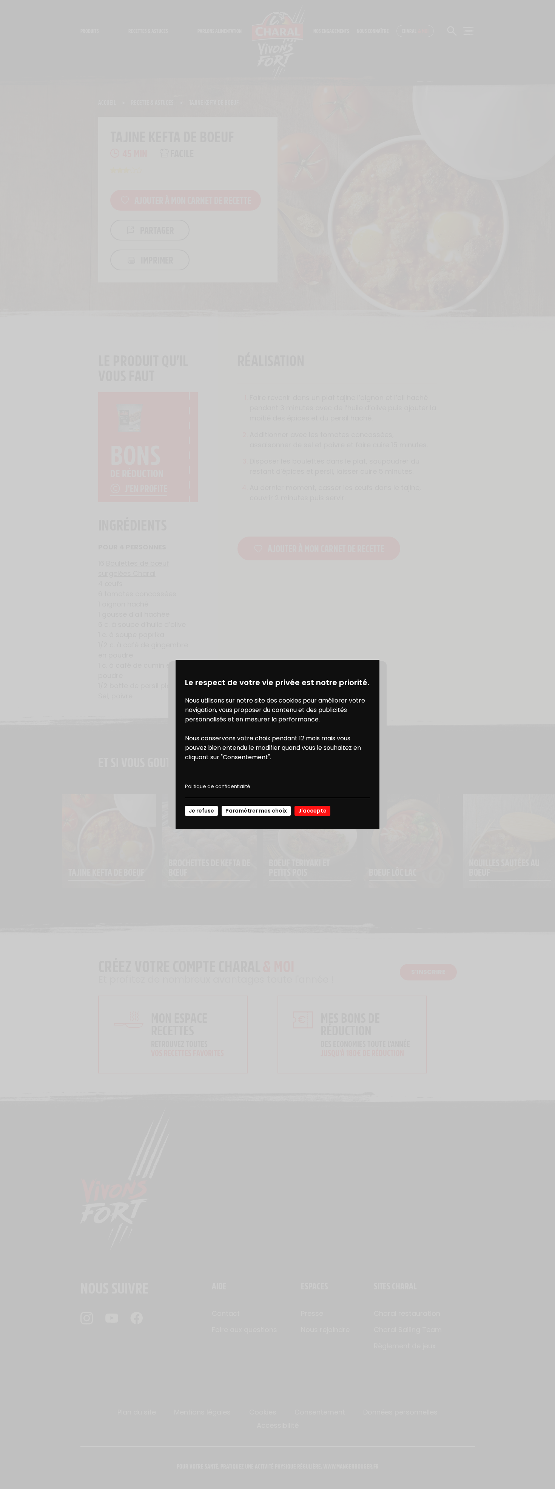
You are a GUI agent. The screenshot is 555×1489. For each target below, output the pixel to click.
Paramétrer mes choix (256, 810)
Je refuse (201, 810)
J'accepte (312, 810)
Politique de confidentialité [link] (217, 786)
